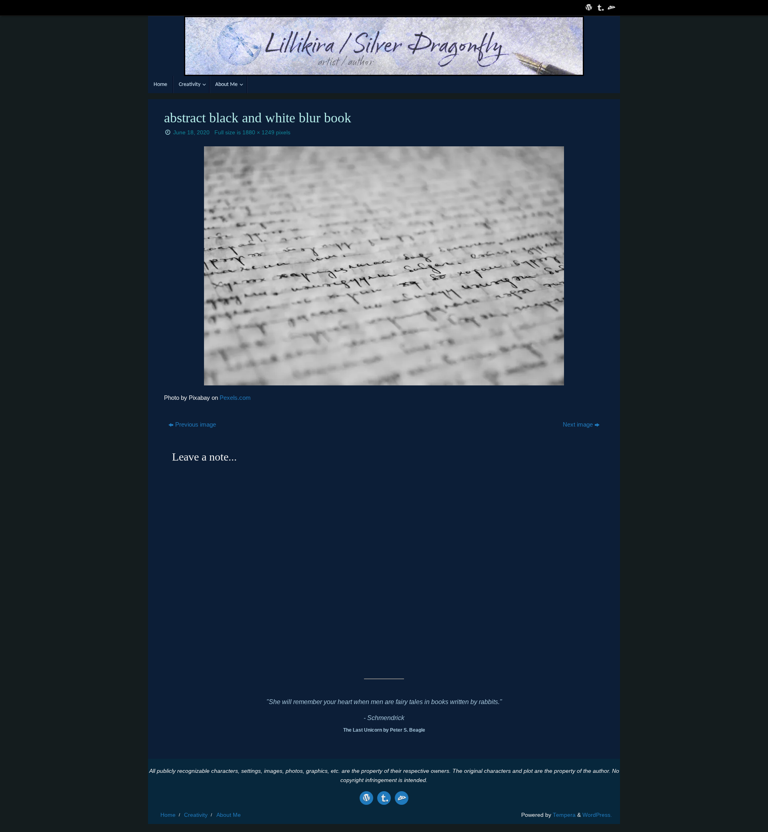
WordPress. (597, 815)
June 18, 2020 (191, 133)
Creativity (196, 815)
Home (168, 815)
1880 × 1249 (258, 133)
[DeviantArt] (610, 7)
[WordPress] (588, 7)
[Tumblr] (599, 7)
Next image (578, 424)
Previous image (195, 424)
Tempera (564, 815)
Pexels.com (235, 397)
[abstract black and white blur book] (384, 265)
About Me (228, 815)
